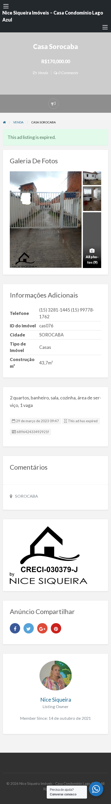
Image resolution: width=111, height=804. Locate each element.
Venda (43, 72)
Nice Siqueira (55, 699)
